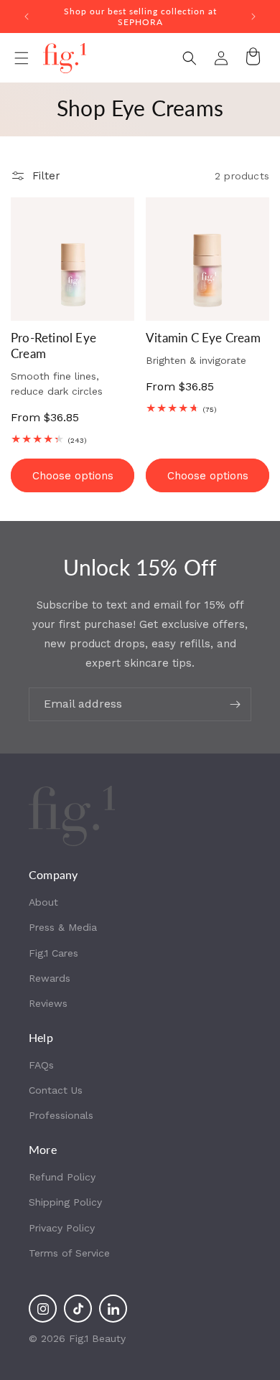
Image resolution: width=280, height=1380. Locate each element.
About (43, 902)
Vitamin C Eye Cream (203, 337)
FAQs (41, 1065)
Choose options (72, 475)
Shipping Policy (65, 1202)
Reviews (48, 1003)
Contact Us (56, 1090)
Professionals (61, 1115)
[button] (21, 58)
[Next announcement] (253, 16)
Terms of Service (69, 1253)
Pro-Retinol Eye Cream (53, 345)
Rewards (49, 978)
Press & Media (63, 927)
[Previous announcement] (26, 16)
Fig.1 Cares (53, 953)
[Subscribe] (235, 704)
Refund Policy (62, 1177)
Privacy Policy (62, 1228)
